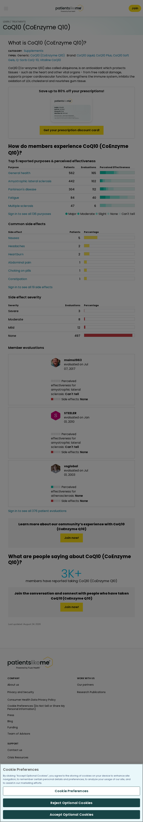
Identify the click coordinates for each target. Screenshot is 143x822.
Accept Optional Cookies (71, 814)
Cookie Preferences (71, 791)
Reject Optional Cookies (71, 802)
